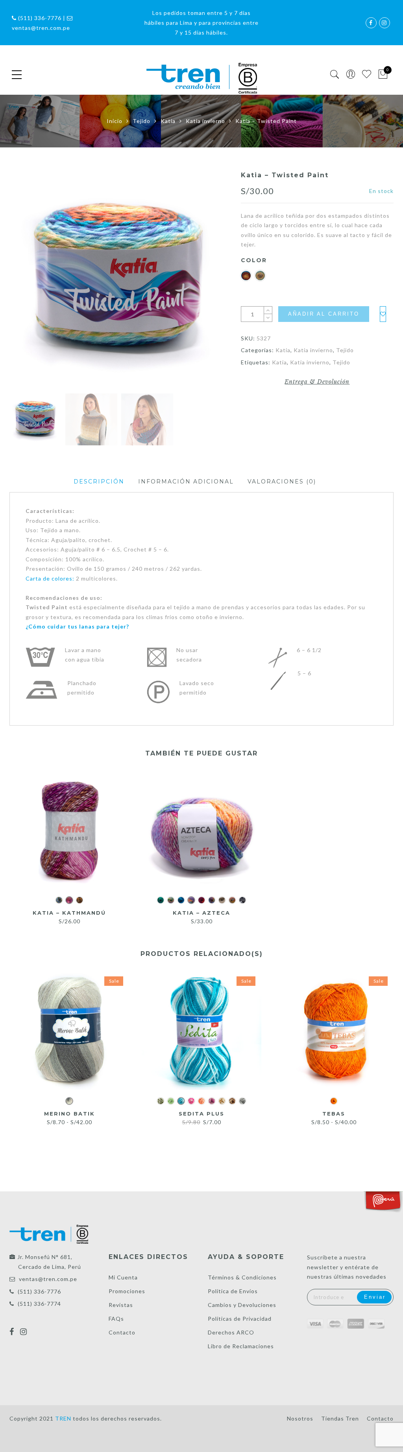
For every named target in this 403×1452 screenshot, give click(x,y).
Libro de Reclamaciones (241, 1346)
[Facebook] (12, 1326)
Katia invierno (205, 121)
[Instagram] (24, 1326)
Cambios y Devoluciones (242, 1304)
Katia (168, 121)
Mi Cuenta (123, 1277)
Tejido (141, 121)
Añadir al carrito (323, 314)
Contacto (122, 1332)
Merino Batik (69, 1113)
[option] (118, 280)
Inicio (114, 121)
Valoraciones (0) (282, 481)
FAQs (116, 1318)
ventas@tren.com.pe (48, 1279)
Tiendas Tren (340, 1418)
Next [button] (205, 281)
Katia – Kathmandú (69, 913)
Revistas (121, 1304)
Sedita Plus (201, 1113)
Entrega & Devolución (317, 381)
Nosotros (300, 1418)
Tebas (333, 1113)
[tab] (99, 482)
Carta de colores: (50, 578)
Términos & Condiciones (242, 1277)
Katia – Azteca (201, 913)
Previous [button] (28, 281)
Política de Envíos (233, 1291)
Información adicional (186, 481)
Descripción (99, 481)
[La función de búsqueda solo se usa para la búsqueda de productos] (335, 74)
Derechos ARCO (231, 1332)
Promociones (127, 1291)
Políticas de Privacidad (240, 1318)
